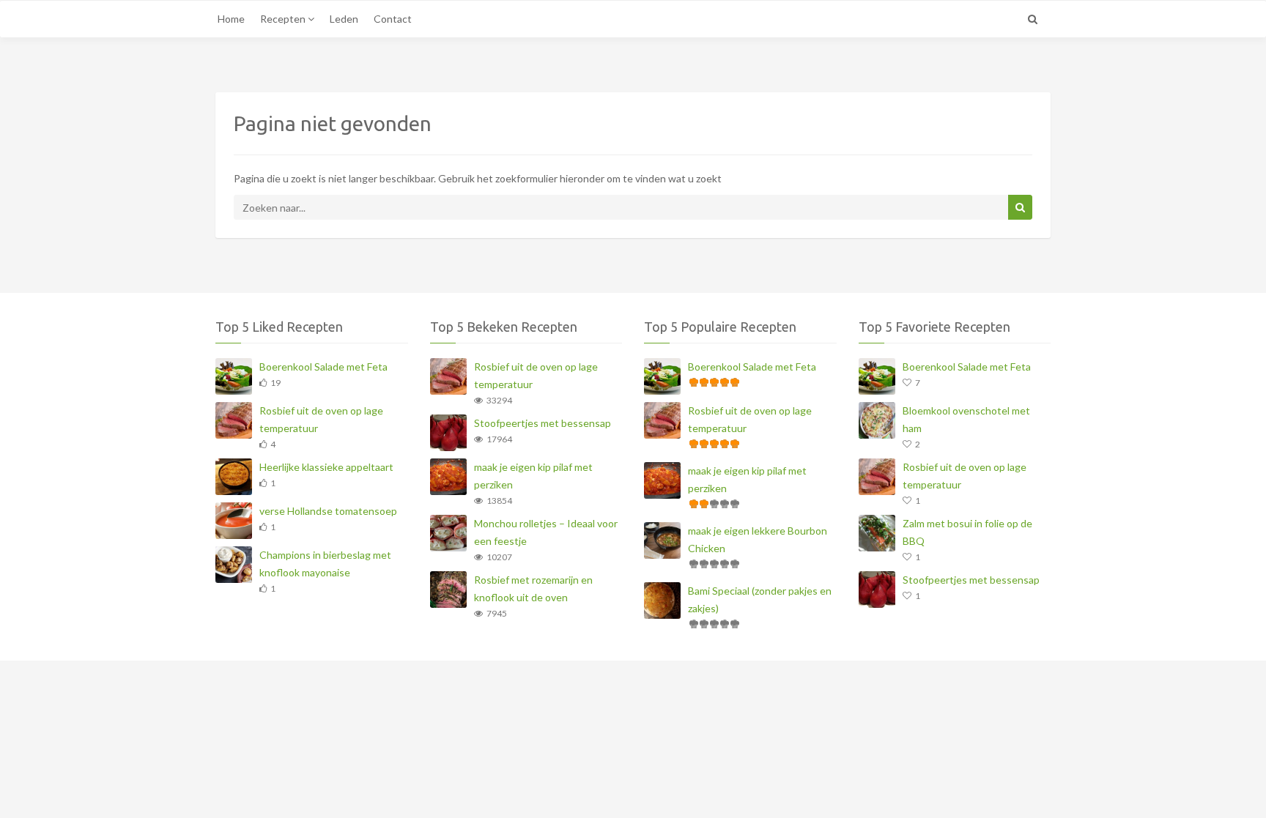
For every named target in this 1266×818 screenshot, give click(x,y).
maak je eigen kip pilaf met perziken (533, 476)
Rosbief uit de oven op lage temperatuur (321, 419)
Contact (393, 18)
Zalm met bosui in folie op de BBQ (967, 532)
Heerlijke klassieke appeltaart (326, 467)
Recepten (284, 18)
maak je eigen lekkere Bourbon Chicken (757, 539)
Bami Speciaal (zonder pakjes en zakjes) (760, 599)
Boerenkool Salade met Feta (323, 366)
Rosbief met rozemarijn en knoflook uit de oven (533, 588)
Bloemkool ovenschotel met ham (966, 419)
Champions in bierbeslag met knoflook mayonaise (325, 564)
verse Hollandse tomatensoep (328, 511)
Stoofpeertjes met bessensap (542, 423)
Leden (344, 18)
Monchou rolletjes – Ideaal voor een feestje (546, 532)
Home (231, 18)
